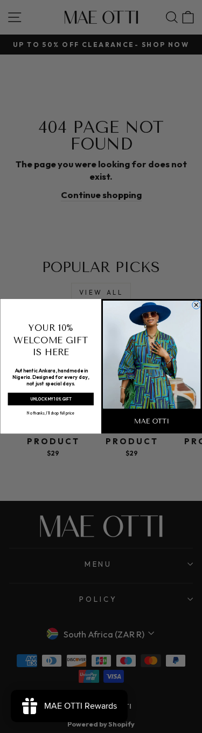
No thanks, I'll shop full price (50, 413)
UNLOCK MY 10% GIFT (50, 399)
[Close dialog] (196, 305)
